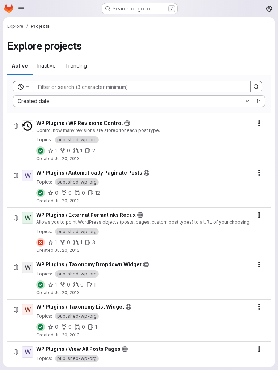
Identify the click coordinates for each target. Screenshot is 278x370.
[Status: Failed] (40, 242)
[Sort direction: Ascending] (259, 101)
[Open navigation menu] (21, 8)
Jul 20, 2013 (67, 158)
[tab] (20, 66)
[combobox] (133, 101)
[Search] (256, 86)
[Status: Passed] (40, 150)
